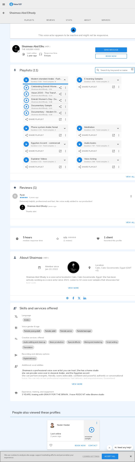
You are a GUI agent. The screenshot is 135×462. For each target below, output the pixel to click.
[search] (98, 70)
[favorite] (51, 445)
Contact (92, 445)
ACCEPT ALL (110, 456)
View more (73, 288)
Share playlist (36, 119)
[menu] (3, 4)
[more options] (65, 87)
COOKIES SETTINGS (91, 456)
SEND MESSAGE (111, 50)
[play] (26, 88)
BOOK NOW (111, 56)
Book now (80, 445)
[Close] (131, 456)
